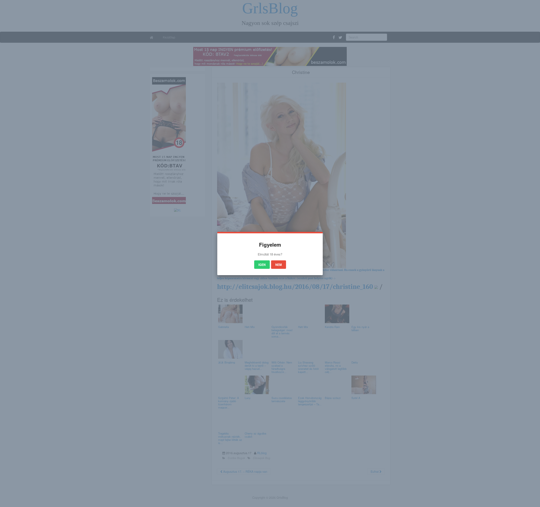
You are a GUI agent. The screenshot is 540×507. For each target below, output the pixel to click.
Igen (262, 264)
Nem (278, 264)
